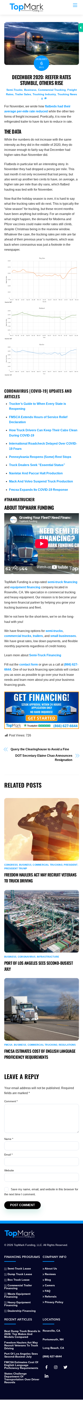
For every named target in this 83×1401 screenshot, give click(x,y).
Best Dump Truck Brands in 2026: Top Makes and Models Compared (22, 1334)
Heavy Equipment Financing (17, 1304)
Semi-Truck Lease (19, 1268)
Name (8, 1138)
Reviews (50, 1274)
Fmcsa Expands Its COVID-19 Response (38, 489)
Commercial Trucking (52, 89)
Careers (49, 1285)
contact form (28, 664)
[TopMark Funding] (26, 9)
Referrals (50, 1296)
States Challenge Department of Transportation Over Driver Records (21, 1378)
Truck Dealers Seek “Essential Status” (37, 465)
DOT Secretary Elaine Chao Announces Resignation (43, 758)
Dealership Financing (21, 1310)
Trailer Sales (23, 94)
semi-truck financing (62, 582)
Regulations (67, 1045)
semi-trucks (54, 631)
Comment (11, 1101)
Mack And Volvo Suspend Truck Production (41, 481)
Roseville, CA (51, 1330)
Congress (11, 865)
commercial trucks (17, 636)
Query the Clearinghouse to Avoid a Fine (40, 749)
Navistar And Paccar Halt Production (36, 473)
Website (9, 1170)
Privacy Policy (53, 1302)
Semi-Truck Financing (45, 655)
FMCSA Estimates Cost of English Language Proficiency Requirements (39, 1054)
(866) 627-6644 (52, 1356)
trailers (38, 636)
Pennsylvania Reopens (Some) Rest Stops (40, 457)
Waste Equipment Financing (17, 1295)
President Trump (15, 868)
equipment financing (25, 587)
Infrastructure (48, 956)
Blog (47, 1279)
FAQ (47, 1291)
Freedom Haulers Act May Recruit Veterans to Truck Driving (21, 1345)
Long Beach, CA (53, 1348)
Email (8, 1154)
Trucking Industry (44, 94)
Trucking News (67, 94)
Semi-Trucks (14, 89)
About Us (50, 1268)
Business (30, 89)
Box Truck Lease (18, 1279)
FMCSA (8, 1045)
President (70, 865)
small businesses (63, 636)
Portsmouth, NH (53, 1339)
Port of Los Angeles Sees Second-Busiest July (21, 1355)
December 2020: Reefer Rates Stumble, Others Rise (41, 80)
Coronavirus (27, 956)
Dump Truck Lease (19, 1274)
